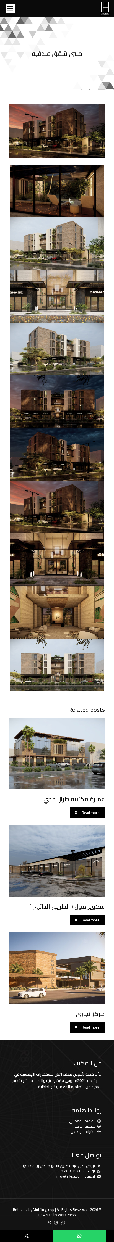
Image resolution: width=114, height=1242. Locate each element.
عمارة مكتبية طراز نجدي (74, 799)
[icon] (49, 1223)
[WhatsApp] (79, 1236)
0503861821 (70, 1171)
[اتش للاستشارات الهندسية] (105, 8)
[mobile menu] (10, 8)
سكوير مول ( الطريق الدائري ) (67, 906)
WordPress (67, 1214)
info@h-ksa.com (69, 1176)
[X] (26, 1236)
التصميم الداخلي (85, 1126)
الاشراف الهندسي (83, 1131)
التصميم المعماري (83, 1121)
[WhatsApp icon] (63, 1223)
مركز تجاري (90, 1013)
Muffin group (43, 1209)
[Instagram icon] (56, 1223)
